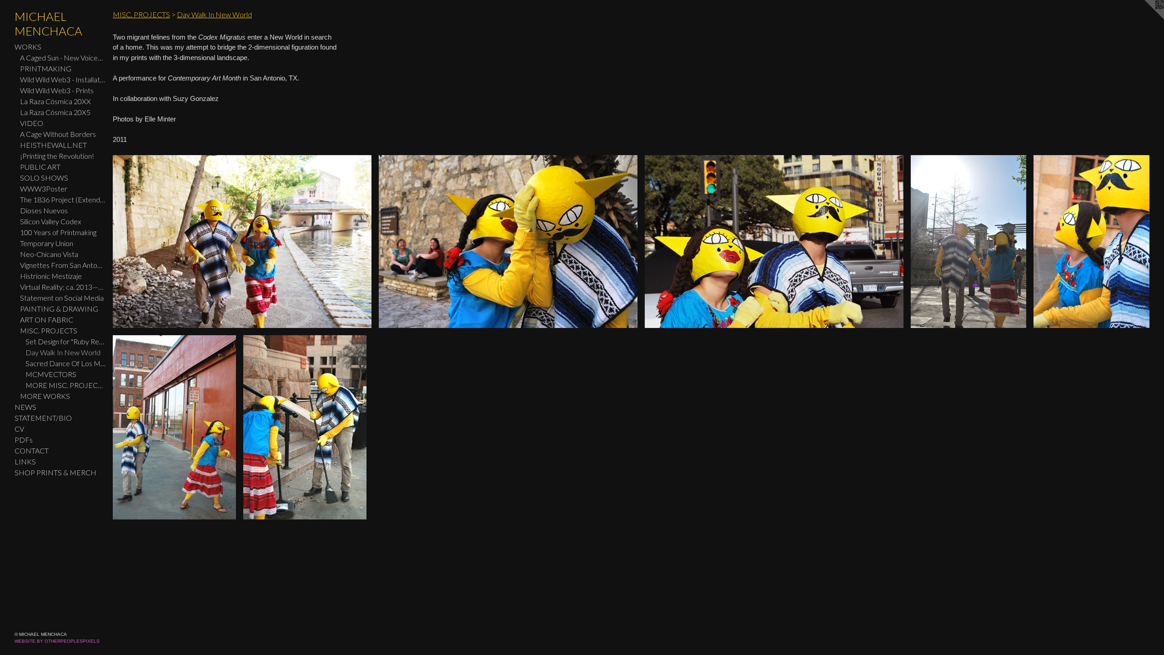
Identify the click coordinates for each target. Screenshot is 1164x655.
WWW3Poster (43, 188)
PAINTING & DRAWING (59, 308)
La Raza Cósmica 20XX (55, 101)
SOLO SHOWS (44, 177)
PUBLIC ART (40, 166)
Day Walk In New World (62, 352)
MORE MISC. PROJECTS (65, 385)
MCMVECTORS (50, 374)
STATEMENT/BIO (43, 417)
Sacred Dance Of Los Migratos (65, 363)
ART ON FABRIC (46, 319)
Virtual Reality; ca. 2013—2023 (62, 286)
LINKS (25, 461)
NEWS (25, 407)
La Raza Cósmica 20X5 (55, 112)
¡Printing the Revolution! (57, 155)
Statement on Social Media (62, 297)
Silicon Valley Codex (50, 221)
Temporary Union (46, 243)
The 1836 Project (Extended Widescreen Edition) (62, 199)
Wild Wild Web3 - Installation (62, 79)
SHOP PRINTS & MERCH (55, 472)
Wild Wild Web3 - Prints (57, 90)
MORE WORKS (45, 396)
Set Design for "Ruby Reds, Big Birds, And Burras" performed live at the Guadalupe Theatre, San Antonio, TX (65, 341)
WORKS (28, 46)
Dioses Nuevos (44, 210)
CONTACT (32, 450)
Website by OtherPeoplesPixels (57, 641)
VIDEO (31, 123)
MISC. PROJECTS (48, 330)
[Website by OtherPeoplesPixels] (1146, 18)
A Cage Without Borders (58, 134)
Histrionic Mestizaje (51, 276)
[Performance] (242, 241)
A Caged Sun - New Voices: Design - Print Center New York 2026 (62, 57)
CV (19, 428)
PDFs (24, 439)
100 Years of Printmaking (58, 232)
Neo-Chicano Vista (49, 254)
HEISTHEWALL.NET (53, 145)
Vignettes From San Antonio (62, 265)
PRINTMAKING (45, 68)
